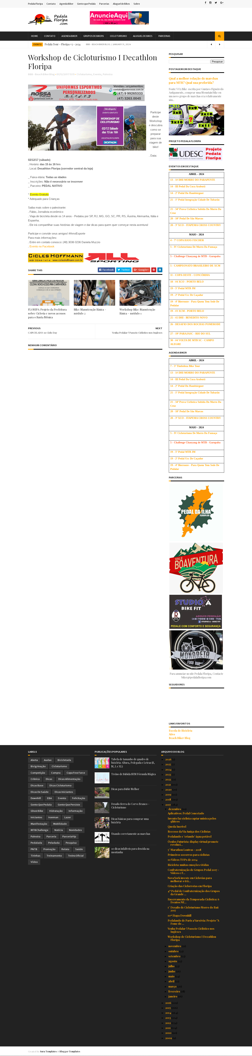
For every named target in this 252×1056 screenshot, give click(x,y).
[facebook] (205, 3)
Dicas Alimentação (69, 779)
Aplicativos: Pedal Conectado (186, 813)
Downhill (36, 798)
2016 (168, 1003)
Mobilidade (60, 823)
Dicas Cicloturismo (60, 785)
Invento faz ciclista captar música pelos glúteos (192, 820)
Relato (65, 849)
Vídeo (34, 862)
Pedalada (36, 842)
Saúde (79, 849)
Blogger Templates (70, 1051)
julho (171, 966)
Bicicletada (64, 760)
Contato (51, 3)
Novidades (75, 830)
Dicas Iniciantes (64, 792)
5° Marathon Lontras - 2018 (184, 850)
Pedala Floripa (35, 3)
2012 (168, 1023)
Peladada (54, 842)
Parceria (51, 836)
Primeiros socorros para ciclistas (189, 855)
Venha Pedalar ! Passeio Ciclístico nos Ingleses (191, 930)
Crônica (35, 779)
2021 (168, 784)
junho (172, 971)
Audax (47, 760)
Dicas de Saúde (40, 792)
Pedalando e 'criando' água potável (189, 836)
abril (171, 981)
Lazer (67, 817)
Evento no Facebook (42, 246)
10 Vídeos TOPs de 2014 (182, 859)
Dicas (49, 779)
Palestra (108, 74)
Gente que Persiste (69, 804)
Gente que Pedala (86, 3)
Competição (38, 772)
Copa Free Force (76, 772)
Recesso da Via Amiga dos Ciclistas (189, 831)
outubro (173, 951)
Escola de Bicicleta (180, 730)
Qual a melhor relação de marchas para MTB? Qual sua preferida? (193, 80)
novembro (175, 946)
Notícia (58, 830)
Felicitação (78, 798)
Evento (37, 44)
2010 (168, 1033)
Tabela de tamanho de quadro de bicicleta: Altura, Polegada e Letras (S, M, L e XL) (133, 762)
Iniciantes (36, 817)
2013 (168, 1018)
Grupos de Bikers (93, 36)
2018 (168, 799)
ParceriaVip (69, 836)
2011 (168, 1028)
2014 (168, 1013)
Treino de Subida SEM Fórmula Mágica (133, 774)
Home (34, 36)
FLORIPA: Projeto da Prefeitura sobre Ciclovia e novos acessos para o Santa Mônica (47, 313)
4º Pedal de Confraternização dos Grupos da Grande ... (194, 892)
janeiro (173, 996)
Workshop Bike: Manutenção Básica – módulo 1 (137, 311)
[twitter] (216, 3)
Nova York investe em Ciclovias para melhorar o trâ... (190, 879)
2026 (168, 759)
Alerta (34, 760)
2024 (168, 769)
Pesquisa (71, 842)
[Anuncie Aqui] (119, 23)
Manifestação (39, 823)
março (172, 986)
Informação (75, 810)
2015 (168, 1008)
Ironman (53, 817)
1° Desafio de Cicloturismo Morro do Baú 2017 (193, 909)
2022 (168, 779)
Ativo (172, 734)
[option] (126, 44)
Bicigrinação (38, 766)
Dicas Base (37, 785)
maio (171, 976)
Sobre (137, 3)
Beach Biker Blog (179, 738)
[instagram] (210, 3)
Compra (56, 772)
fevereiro (174, 991)
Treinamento (54, 855)
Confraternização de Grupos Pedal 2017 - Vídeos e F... (193, 871)
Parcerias (104, 3)
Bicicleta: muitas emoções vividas (188, 865)
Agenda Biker (66, 3)
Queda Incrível (177, 826)
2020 (168, 789)
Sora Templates (48, 1051)
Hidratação (56, 810)
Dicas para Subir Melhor (125, 789)
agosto (173, 961)
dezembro (175, 809)
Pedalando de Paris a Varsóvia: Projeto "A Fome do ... (193, 922)
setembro (174, 956)
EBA (49, 798)
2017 (168, 804)
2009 (168, 1038)
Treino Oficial (76, 855)
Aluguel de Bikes (121, 3)
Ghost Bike (37, 810)
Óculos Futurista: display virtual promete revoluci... (193, 843)
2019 (168, 794)
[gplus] (222, 3)
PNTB (34, 849)
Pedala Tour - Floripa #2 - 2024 (62, 44)
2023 (168, 774)
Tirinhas (35, 855)
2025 (168, 764)
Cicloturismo (118, 36)
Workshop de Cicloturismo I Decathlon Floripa (192, 938)
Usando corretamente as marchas (130, 834)
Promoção (49, 849)
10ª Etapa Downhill (179, 915)
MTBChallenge (39, 830)
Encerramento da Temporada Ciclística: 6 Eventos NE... (193, 901)
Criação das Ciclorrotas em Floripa (190, 886)
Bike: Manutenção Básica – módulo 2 (90, 311)
